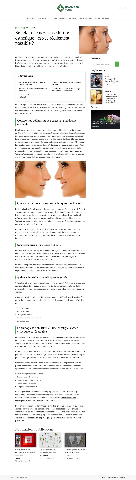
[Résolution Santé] (68, 8)
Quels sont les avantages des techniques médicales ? (33, 90)
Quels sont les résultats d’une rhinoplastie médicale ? (66, 83)
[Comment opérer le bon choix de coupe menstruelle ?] (75, 440)
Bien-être (44, 455)
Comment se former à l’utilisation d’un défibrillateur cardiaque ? (25, 452)
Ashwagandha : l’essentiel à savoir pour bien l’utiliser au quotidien (104, 122)
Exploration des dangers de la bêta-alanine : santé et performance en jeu (112, 82)
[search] (120, 8)
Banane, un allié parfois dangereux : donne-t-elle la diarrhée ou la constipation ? (112, 98)
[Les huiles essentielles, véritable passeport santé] (50, 440)
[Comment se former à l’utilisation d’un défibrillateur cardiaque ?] (25, 440)
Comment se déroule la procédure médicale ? (31, 96)
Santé (17, 458)
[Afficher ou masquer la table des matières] (58, 76)
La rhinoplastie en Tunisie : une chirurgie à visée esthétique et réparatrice (66, 90)
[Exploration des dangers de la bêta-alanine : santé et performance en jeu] (96, 80)
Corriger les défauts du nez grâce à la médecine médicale (32, 83)
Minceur (107, 76)
